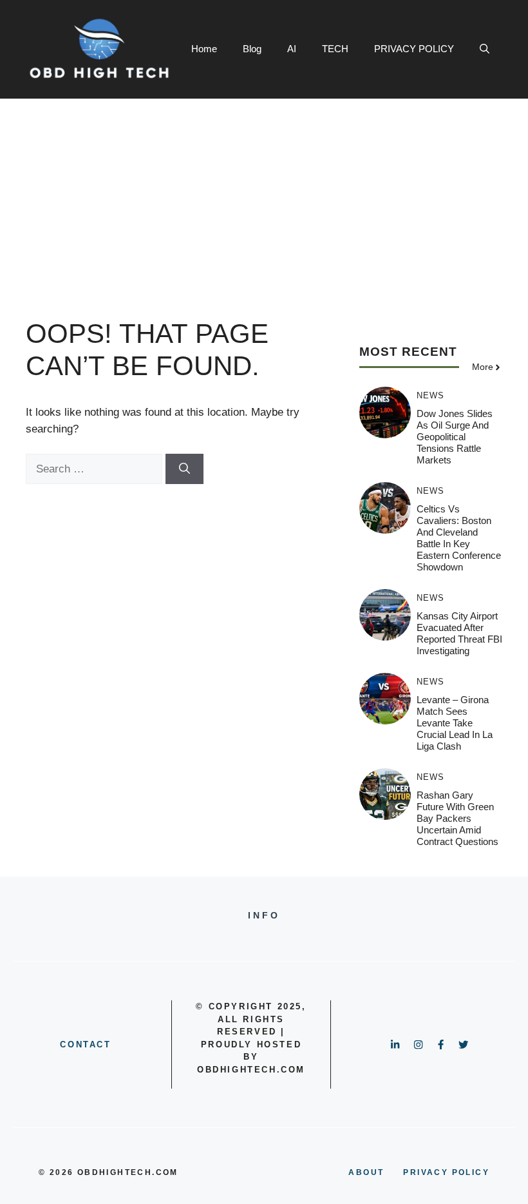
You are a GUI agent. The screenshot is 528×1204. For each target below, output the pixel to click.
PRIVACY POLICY (414, 48)
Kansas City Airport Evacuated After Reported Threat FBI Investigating (459, 633)
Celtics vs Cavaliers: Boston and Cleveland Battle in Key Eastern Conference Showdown (459, 537)
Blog (252, 48)
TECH (335, 48)
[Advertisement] (264, 195)
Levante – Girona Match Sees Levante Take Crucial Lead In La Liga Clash (455, 723)
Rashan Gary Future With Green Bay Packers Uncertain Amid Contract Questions (457, 818)
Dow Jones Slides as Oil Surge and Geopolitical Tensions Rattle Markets (455, 436)
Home (204, 48)
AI (291, 48)
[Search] (184, 469)
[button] (484, 49)
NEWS (430, 395)
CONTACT (85, 1044)
